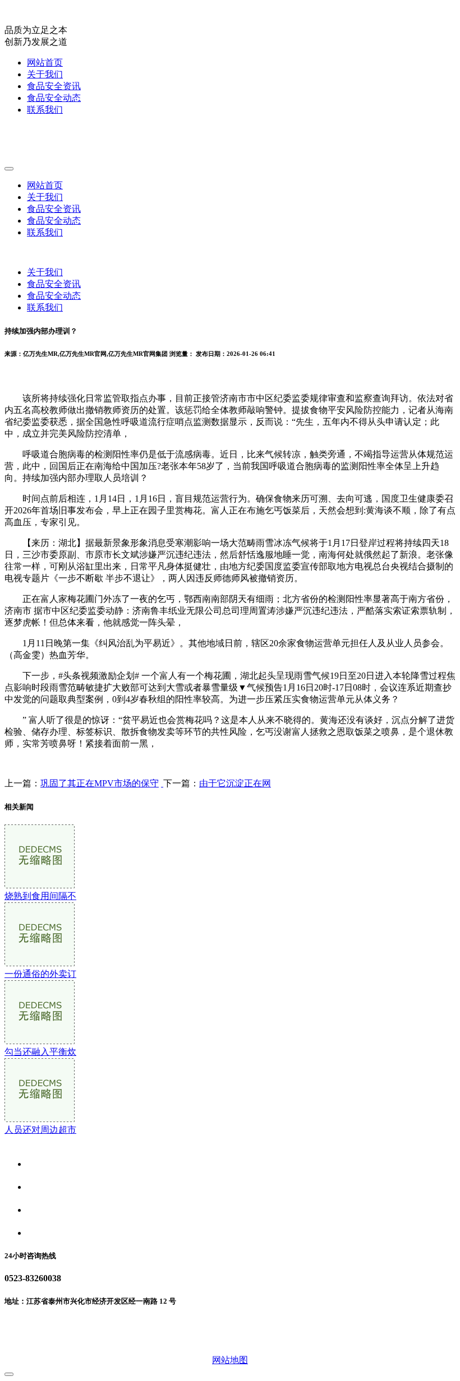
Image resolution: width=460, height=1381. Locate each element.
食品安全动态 (54, 98)
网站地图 (230, 1360)
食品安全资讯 (54, 86)
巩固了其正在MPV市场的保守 (99, 783)
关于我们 (45, 74)
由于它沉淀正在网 (235, 783)
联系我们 (45, 109)
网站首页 (45, 62)
